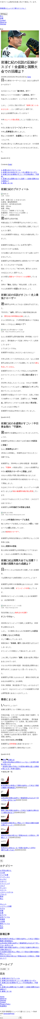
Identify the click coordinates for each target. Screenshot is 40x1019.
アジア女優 (4, 875)
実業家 (2, 919)
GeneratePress (8, 1013)
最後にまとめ (7, 183)
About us (3, 22)
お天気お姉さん (5, 870)
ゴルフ (2, 886)
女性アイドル (5, 917)
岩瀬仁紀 (11, 760)
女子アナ (3, 915)
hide (10, 164)
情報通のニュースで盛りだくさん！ (13, 8)
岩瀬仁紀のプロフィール (11, 170)
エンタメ (3, 879)
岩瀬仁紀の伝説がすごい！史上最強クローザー (19, 172)
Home (2, 997)
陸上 (1, 899)
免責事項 (3, 1006)
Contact (3, 20)
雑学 (1, 928)
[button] (1, 29)
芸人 (1, 16)
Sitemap (3, 24)
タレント (3, 904)
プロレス (3, 894)
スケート (3, 890)
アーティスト (5, 877)
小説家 (2, 921)
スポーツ (3, 881)
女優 (1, 913)
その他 (2, 873)
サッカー (3, 888)
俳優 (1, 18)
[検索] (1, 861)
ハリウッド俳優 (5, 906)
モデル (2, 908)
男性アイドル (5, 923)
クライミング (5, 883)
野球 (4, 760)
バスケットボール (6, 892)
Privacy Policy (5, 1004)
